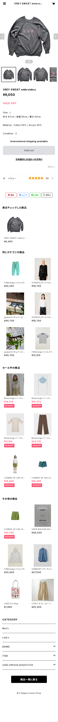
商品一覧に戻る (29, 679)
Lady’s (5, 637)
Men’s (5, 628)
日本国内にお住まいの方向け (29, 159)
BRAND (6, 646)
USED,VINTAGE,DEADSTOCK (17, 665)
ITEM (5, 656)
